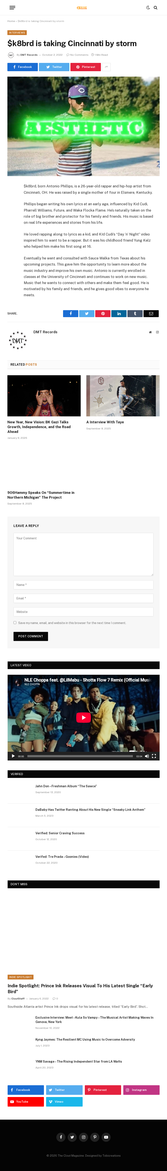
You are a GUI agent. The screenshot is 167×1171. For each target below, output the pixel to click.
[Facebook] (11, 197)
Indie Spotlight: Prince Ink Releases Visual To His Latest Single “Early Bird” (80, 988)
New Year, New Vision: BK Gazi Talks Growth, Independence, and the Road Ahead (39, 427)
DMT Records (29, 54)
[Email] (11, 242)
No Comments (79, 54)
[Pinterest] (11, 231)
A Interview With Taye (105, 422)
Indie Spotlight (20, 977)
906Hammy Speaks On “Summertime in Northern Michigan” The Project (40, 495)
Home (11, 21)
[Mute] (147, 756)
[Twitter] (11, 208)
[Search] (155, 8)
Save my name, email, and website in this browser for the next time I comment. (72, 623)
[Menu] (12, 8)
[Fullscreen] (154, 756)
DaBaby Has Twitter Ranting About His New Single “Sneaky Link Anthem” (90, 809)
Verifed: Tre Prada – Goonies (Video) (62, 856)
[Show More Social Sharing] (106, 67)
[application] (84, 717)
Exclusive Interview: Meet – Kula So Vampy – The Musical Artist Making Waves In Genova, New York (94, 1020)
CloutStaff (18, 998)
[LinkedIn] (11, 219)
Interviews (17, 32)
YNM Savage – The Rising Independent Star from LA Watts (78, 1061)
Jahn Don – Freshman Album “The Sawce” (66, 786)
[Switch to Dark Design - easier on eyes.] (148, 8)
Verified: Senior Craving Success (60, 833)
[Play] (13, 756)
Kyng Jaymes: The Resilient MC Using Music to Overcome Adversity (85, 1039)
